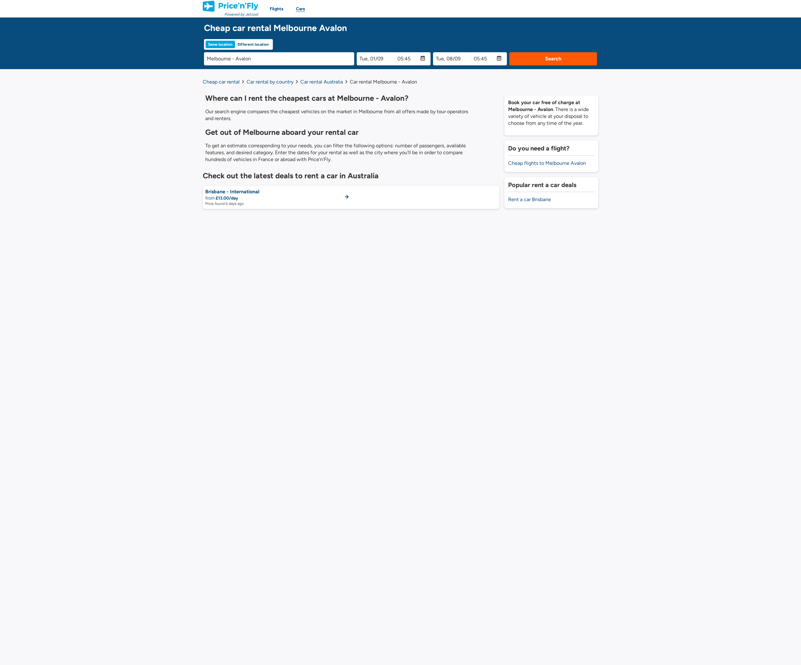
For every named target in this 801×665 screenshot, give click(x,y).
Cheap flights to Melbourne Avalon (547, 163)
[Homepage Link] (230, 6)
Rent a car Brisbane (529, 199)
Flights (276, 9)
